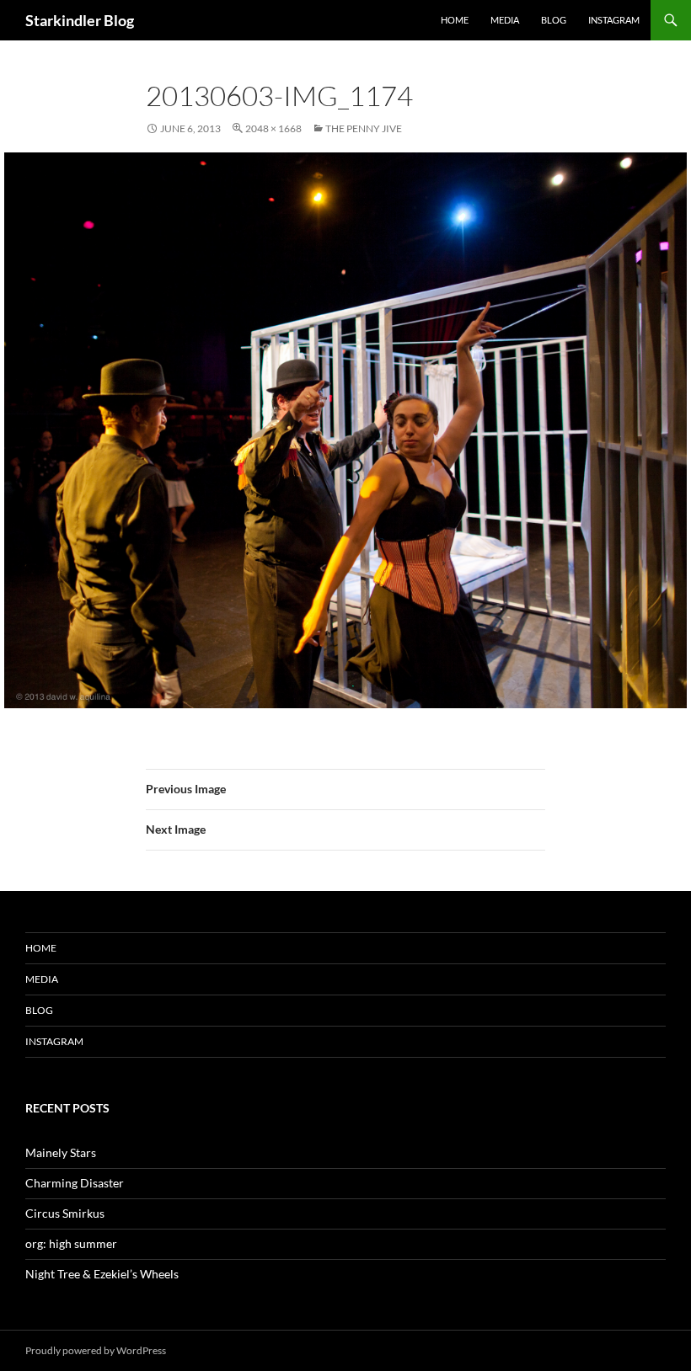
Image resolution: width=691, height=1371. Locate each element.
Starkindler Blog (79, 20)
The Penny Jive (363, 128)
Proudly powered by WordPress (95, 1350)
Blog (553, 19)
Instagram (614, 19)
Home (455, 19)
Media (504, 19)
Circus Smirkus (64, 1213)
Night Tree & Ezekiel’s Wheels (102, 1274)
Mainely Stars (60, 1152)
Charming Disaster (74, 1183)
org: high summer (71, 1243)
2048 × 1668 (273, 128)
